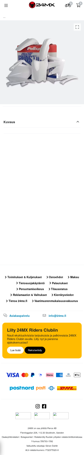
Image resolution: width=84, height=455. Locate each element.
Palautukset (59, 283)
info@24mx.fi (57, 316)
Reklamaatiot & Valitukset (29, 295)
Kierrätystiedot (63, 295)
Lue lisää (15, 350)
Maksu (74, 277)
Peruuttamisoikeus (31, 289)
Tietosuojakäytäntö (31, 283)
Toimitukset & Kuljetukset (24, 277)
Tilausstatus (59, 289)
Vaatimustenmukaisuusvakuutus (56, 301)
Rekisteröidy (35, 350)
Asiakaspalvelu (19, 316)
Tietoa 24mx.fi (17, 301)
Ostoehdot (55, 277)
